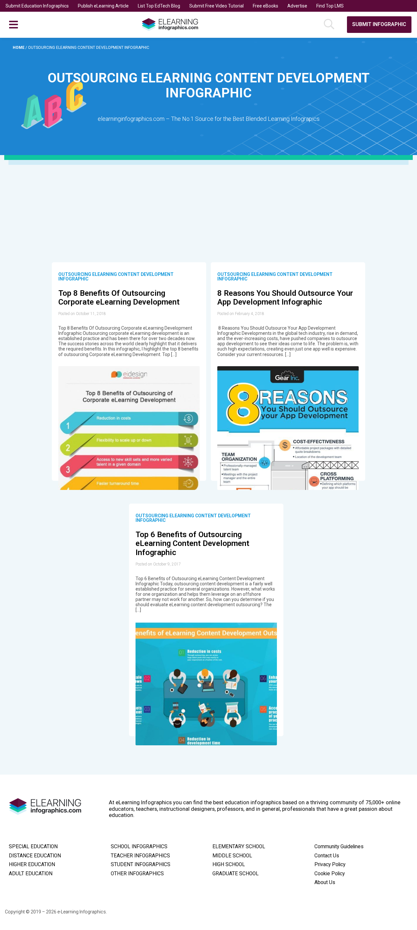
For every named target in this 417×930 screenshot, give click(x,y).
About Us (324, 882)
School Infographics (139, 847)
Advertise (297, 5)
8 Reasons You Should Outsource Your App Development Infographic (285, 298)
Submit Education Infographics (37, 5)
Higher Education (32, 864)
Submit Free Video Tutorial (216, 5)
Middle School (232, 856)
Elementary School (238, 847)
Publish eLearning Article (103, 5)
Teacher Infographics (140, 856)
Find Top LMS (330, 5)
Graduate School (235, 874)
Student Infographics (140, 864)
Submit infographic (379, 24)
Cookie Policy (329, 874)
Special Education (33, 847)
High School (228, 864)
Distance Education (35, 856)
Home (19, 47)
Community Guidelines (339, 847)
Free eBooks (265, 5)
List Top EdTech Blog (159, 5)
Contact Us (326, 856)
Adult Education (30, 874)
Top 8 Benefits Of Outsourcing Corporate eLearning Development (119, 298)
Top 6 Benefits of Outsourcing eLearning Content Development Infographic (192, 543)
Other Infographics (137, 874)
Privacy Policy (329, 864)
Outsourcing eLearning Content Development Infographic (116, 276)
